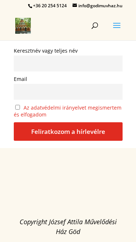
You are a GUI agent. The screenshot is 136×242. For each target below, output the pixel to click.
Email (20, 78)
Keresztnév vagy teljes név (46, 50)
